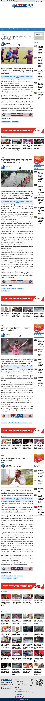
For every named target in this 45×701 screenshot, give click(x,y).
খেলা (30, 29)
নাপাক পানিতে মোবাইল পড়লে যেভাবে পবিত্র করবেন (38, 602)
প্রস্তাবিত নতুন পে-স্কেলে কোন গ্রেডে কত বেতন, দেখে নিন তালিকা (5, 447)
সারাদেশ (22, 29)
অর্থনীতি (17, 29)
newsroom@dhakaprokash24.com (22, 683)
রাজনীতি (13, 29)
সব (42, 29)
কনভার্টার (31, 692)
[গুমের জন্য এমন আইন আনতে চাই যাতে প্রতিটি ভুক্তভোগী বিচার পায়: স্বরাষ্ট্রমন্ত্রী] (6, 596)
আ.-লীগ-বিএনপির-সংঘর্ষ (6, 121)
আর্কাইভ (31, 690)
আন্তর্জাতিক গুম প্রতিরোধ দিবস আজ (40, 490)
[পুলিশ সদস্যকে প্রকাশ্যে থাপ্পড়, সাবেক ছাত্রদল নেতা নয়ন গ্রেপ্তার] (28, 665)
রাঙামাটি (8, 288)
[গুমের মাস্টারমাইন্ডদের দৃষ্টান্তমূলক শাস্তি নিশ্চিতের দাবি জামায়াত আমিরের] (28, 141)
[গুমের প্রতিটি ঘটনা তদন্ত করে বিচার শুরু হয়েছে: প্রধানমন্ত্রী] (17, 477)
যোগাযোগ (31, 688)
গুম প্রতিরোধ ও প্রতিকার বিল (7, 578)
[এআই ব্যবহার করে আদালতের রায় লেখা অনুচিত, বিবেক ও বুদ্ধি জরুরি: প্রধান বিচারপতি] (17, 141)
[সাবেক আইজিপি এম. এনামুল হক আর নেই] (6, 309)
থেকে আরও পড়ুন (6, 118)
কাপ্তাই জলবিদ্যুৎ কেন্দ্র (5, 291)
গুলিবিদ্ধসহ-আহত (15, 121)
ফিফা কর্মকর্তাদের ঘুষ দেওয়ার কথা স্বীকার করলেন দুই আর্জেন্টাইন (41, 343)
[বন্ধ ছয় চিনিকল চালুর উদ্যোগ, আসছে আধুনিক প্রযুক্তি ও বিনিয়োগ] (17, 596)
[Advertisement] (22, 19)
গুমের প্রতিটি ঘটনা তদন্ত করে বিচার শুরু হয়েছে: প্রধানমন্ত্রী (27, 622)
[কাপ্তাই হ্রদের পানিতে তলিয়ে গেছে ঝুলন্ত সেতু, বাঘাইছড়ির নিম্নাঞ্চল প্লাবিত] (17, 178)
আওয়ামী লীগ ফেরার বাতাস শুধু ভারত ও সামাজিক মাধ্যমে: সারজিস (6, 147)
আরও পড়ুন (5, 136)
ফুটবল (30, 423)
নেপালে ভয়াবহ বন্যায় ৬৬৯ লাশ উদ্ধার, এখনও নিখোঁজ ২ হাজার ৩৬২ (38, 634)
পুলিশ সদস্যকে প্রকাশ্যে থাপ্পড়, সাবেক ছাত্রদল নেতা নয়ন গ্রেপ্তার (41, 86)
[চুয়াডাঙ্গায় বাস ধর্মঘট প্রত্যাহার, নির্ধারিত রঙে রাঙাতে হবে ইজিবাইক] (17, 309)
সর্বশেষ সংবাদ (5, 611)
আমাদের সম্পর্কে (31, 686)
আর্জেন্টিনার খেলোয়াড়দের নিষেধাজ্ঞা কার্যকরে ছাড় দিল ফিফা (40, 362)
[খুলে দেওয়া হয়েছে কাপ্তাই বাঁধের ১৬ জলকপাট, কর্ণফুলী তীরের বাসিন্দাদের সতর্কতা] (39, 309)
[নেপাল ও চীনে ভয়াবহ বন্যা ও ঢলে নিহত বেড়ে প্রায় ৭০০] (39, 616)
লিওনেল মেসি (4, 423)
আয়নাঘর (15, 578)
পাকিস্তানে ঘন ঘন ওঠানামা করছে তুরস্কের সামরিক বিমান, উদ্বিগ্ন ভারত (28, 315)
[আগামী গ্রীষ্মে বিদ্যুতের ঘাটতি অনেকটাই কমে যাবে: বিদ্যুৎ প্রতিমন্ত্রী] (28, 441)
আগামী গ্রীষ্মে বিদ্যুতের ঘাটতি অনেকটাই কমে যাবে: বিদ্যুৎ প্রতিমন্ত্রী (27, 447)
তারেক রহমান (19, 576)
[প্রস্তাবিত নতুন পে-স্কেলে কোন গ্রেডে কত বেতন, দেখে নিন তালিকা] (6, 441)
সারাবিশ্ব (26, 29)
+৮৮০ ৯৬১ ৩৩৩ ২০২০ (19, 689)
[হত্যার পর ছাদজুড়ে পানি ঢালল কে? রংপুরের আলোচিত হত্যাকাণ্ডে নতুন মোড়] (39, 640)
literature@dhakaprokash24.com (21, 684)
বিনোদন (34, 29)
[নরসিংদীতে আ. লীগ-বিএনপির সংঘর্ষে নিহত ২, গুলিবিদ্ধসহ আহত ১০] (17, 55)
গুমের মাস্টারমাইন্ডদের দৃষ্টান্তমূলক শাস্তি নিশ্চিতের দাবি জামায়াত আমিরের (27, 147)
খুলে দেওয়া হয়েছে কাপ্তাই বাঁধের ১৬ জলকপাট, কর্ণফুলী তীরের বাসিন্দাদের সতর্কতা (40, 62)
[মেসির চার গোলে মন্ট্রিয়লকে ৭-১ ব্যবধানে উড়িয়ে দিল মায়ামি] (17, 346)
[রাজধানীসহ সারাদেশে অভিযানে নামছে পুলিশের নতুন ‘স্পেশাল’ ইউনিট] (28, 653)
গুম (14, 576)
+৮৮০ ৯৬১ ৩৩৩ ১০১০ (19, 681)
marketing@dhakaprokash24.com (22, 691)
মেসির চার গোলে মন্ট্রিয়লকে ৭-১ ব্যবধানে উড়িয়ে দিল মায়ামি (16, 622)
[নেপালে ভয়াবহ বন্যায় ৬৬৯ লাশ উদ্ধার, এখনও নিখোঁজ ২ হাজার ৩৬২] (39, 629)
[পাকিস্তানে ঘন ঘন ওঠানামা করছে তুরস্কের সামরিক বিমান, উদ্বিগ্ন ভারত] (28, 309)
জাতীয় (9, 29)
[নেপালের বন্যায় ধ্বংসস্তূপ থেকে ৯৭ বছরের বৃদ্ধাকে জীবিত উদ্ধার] (39, 141)
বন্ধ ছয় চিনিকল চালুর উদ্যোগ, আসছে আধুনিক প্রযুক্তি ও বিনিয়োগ (41, 96)
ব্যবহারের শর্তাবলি (31, 683)
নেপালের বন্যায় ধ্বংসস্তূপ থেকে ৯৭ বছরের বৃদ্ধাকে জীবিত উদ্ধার (38, 147)
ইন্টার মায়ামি (11, 423)
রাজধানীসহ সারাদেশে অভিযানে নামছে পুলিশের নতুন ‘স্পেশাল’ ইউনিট (27, 658)
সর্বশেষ (5, 29)
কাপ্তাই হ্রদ (3, 288)
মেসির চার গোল (24, 423)
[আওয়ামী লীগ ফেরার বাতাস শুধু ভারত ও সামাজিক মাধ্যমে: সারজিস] (6, 141)
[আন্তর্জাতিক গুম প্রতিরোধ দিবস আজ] (28, 629)
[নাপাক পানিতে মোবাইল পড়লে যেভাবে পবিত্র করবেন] (39, 596)
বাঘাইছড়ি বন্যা (20, 288)
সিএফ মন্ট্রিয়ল (17, 423)
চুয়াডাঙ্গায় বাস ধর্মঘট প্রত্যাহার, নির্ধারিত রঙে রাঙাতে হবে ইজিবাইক (41, 220)
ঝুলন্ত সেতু (14, 288)
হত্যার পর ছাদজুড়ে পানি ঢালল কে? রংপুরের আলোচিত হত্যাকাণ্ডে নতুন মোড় (41, 75)
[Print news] (19, 45)
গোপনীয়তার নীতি (32, 680)
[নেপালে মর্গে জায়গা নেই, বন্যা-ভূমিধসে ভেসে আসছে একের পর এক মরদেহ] (17, 665)
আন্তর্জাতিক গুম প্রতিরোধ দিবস (7, 576)
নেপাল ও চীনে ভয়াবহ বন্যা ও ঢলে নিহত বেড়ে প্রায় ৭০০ (38, 622)
